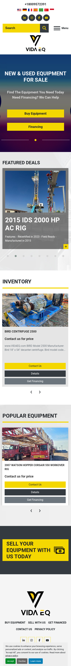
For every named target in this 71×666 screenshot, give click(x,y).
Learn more (35, 661)
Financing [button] (35, 127)
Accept (10, 661)
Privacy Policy (45, 629)
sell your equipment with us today (28, 550)
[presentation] (31, 392)
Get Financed (57, 622)
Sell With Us (37, 622)
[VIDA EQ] (35, 603)
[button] (35, 140)
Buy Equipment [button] (35, 113)
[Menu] (57, 28)
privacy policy (11, 655)
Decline (22, 661)
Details (35, 373)
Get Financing (35, 381)
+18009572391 (35, 4)
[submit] (44, 28)
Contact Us (35, 366)
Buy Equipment (15, 622)
